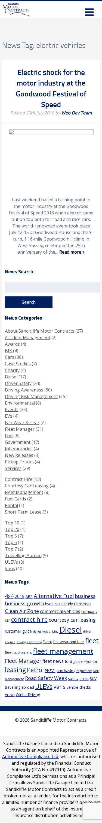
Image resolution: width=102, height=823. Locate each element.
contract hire (29, 619)
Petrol (35, 670)
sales (84, 678)
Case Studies (18, 364)
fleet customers (18, 652)
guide (78, 661)
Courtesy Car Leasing (27, 486)
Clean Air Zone (22, 611)
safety (73, 678)
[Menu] (89, 12)
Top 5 (11, 536)
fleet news (53, 661)
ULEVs (11, 562)
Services (13, 468)
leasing (15, 669)
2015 (19, 596)
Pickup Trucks (19, 462)
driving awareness (29, 642)
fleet (92, 640)
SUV (93, 678)
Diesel (11, 377)
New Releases (19, 455)
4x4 (9, 596)
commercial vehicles (60, 611)
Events (11, 409)
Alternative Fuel (54, 596)
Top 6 (11, 542)
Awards (12, 344)
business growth (24, 603)
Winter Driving (28, 694)
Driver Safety (18, 383)
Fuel (9, 436)
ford (68, 661)
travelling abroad (19, 687)
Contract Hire (18, 479)
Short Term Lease (23, 512)
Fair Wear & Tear (22, 423)
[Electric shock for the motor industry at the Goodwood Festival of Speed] (51, 133)
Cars (9, 357)
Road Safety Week (46, 678)
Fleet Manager (20, 429)
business (85, 596)
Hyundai (91, 661)
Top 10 (12, 523)
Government (17, 442)
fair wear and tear (68, 641)
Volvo (10, 694)
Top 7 (11, 549)
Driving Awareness (24, 390)
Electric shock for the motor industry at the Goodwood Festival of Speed (51, 88)
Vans (10, 569)
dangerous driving (45, 631)
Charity (12, 370)
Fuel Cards (15, 499)
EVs (8, 416)
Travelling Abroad (23, 555)
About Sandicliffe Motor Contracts (39, 331)
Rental (11, 505)
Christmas (82, 603)
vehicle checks (79, 687)
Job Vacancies (19, 449)
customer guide (18, 631)
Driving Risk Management (31, 396)
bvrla (49, 603)
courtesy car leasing (72, 620)
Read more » (72, 252)
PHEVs (50, 670)
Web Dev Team (76, 113)
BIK (8, 351)
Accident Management (27, 338)
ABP (29, 596)
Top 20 (12, 529)
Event (47, 641)
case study (64, 603)
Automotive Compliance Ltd (30, 757)
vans (60, 686)
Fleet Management (24, 492)
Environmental (20, 403)
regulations (84, 671)
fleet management (63, 651)
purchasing (66, 670)
